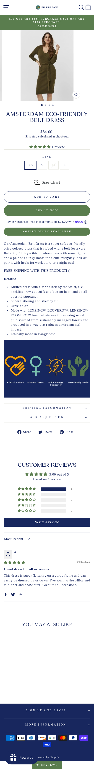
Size (46, 157)
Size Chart (51, 182)
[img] (14, 562)
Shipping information (47, 407)
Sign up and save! (46, 710)
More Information (45, 724)
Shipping (31, 136)
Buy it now (47, 210)
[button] (40, 147)
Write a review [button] (47, 522)
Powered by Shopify (47, 757)
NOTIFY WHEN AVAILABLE (47, 231)
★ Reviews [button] (47, 765)
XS (30, 165)
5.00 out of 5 (59, 474)
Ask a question (47, 417)
